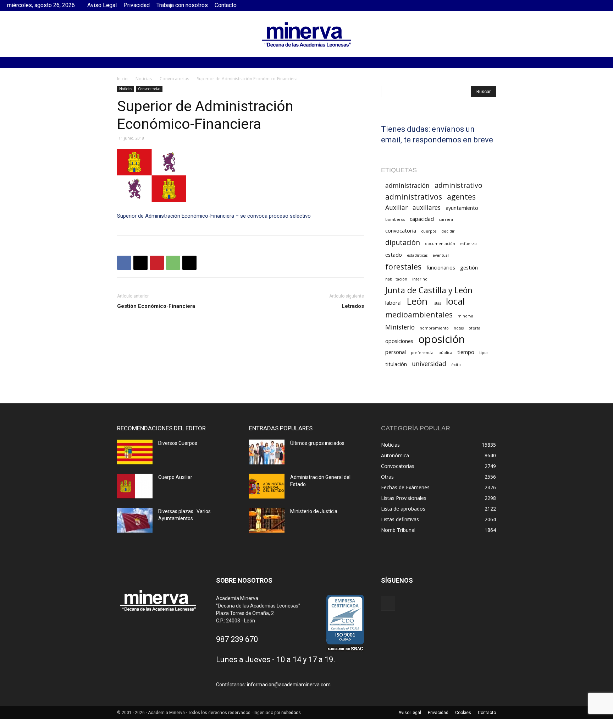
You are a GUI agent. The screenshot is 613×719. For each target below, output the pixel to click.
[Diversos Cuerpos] (135, 452)
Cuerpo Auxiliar (175, 477)
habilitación (396, 279)
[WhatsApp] (173, 263)
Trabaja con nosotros (182, 5)
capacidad (422, 218)
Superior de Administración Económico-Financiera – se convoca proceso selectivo (214, 216)
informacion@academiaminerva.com (289, 684)
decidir (448, 231)
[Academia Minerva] (306, 34)
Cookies (463, 712)
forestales (403, 266)
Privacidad (136, 5)
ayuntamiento (462, 207)
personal (395, 351)
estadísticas (417, 255)
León (417, 301)
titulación (396, 363)
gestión (469, 267)
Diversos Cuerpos (177, 443)
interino (419, 279)
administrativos (413, 196)
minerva (465, 316)
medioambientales (419, 314)
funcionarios (440, 267)
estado (393, 254)
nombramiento (434, 328)
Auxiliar (396, 207)
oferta (474, 328)
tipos (483, 352)
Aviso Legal (102, 5)
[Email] (189, 263)
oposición (441, 339)
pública (445, 352)
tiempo (465, 351)
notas (459, 328)
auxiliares (427, 207)
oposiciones (399, 340)
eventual (440, 255)
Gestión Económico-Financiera (156, 306)
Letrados (353, 306)
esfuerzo (468, 243)
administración (407, 185)
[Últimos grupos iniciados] (267, 452)
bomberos (395, 219)
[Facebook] (600, 5)
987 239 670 (237, 639)
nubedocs (291, 712)
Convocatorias (174, 79)
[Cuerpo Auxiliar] (135, 486)
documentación (440, 243)
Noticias (144, 79)
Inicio (122, 79)
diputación (402, 242)
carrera (446, 219)
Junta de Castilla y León (429, 290)
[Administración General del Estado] (267, 486)
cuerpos (428, 231)
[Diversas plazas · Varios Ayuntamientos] (135, 520)
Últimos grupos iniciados (317, 443)
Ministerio (400, 327)
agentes (461, 196)
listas (436, 303)
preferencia (422, 352)
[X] (140, 263)
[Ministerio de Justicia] (267, 520)
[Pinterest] (157, 263)
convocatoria (400, 230)
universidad (429, 363)
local (455, 301)
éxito (456, 364)
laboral (393, 302)
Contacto (226, 5)
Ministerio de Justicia (313, 511)
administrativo (458, 185)
